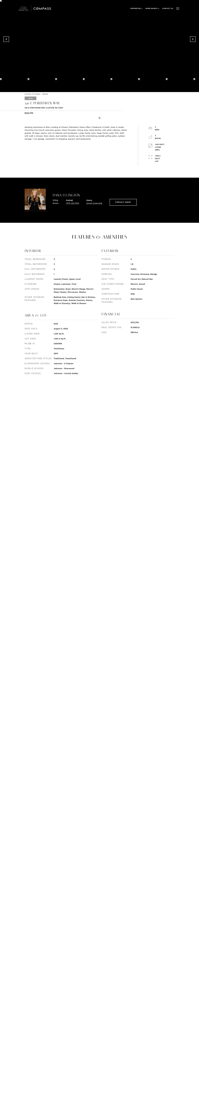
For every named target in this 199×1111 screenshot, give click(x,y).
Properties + (136, 8)
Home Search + (152, 8)
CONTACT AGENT (123, 202)
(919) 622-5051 (72, 203)
